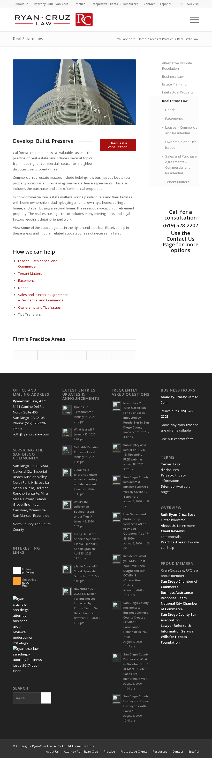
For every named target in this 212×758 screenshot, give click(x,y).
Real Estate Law (28, 39)
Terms (166, 464)
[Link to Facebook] (187, 746)
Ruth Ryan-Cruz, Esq (177, 514)
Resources (130, 4)
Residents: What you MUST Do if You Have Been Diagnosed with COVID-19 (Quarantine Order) (134, 570)
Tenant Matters (30, 273)
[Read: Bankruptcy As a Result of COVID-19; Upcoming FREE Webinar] (116, 447)
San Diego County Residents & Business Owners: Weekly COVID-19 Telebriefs (136, 486)
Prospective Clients (104, 4)
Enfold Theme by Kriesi (78, 746)
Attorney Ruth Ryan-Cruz (51, 4)
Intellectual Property (178, 92)
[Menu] (192, 19)
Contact (149, 4)
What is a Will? (84, 429)
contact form (184, 438)
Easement (26, 280)
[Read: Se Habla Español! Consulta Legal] (67, 450)
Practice (79, 4)
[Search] (180, 19)
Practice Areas (173, 542)
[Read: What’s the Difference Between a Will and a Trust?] (67, 505)
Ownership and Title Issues (39, 307)
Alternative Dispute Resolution (177, 66)
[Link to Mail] (180, 746)
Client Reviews (173, 531)
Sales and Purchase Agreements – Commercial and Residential (181, 164)
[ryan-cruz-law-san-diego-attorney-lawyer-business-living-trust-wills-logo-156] (53, 19)
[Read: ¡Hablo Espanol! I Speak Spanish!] (67, 569)
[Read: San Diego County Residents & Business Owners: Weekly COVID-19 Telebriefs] (116, 480)
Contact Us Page (178, 241)
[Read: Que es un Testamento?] (67, 410)
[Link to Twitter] (156, 746)
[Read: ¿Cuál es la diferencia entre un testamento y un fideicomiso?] (67, 472)
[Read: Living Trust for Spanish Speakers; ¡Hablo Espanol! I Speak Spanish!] (67, 537)
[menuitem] (22, 4)
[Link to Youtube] (172, 746)
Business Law (173, 76)
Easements (174, 118)
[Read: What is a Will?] (67, 432)
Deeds (23, 287)
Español (165, 4)
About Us (22, 4)
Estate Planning (174, 84)
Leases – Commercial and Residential (181, 130)
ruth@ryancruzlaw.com (31, 434)
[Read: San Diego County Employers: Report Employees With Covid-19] (116, 699)
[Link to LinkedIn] (164, 746)
